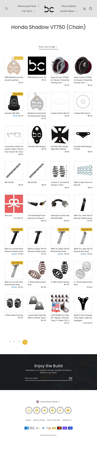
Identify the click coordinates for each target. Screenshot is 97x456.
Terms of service (53, 420)
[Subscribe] (70, 378)
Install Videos (67, 11)
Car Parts (27, 11)
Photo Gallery (69, 6)
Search (28, 420)
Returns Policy (39, 420)
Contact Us (66, 420)
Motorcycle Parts (27, 6)
